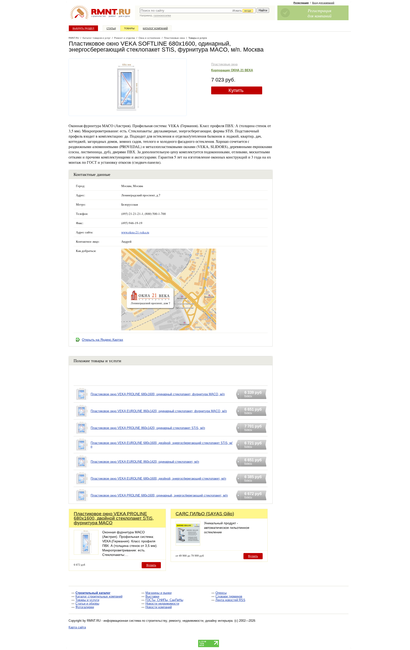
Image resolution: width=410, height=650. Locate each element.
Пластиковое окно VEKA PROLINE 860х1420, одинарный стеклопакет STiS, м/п (148, 428)
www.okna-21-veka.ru (135, 232)
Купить (235, 90)
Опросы (221, 593)
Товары (129, 28)
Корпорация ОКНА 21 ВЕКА (232, 70)
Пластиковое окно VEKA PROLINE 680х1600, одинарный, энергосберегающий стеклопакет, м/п (159, 495)
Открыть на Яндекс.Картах (102, 340)
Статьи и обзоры (87, 603)
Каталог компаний (155, 28)
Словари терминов (228, 596)
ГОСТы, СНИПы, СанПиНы (164, 600)
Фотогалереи (84, 607)
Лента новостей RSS (230, 600)
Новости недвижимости (162, 603)
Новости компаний (158, 607)
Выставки (152, 596)
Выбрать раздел (83, 28)
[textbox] (198, 10)
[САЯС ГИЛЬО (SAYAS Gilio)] (188, 544)
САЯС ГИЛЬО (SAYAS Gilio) (205, 513)
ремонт (112, 16)
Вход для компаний (323, 2)
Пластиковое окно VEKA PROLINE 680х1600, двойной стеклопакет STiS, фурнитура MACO (114, 518)
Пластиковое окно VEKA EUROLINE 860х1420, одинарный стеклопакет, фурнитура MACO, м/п (159, 411)
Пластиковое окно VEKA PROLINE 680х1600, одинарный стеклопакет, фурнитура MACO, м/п (158, 394)
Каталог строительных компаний (98, 596)
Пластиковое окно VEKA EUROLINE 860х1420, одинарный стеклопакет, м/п (145, 461)
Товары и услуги (87, 600)
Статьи (111, 28)
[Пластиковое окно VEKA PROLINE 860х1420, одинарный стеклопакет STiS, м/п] (82, 434)
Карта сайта (77, 627)
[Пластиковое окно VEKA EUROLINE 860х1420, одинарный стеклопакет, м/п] (82, 467)
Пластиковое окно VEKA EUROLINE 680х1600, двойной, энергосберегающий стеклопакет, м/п (158, 478)
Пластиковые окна (224, 64)
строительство (98, 16)
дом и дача (124, 16)
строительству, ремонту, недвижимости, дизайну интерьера (189, 620)
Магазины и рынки (158, 593)
